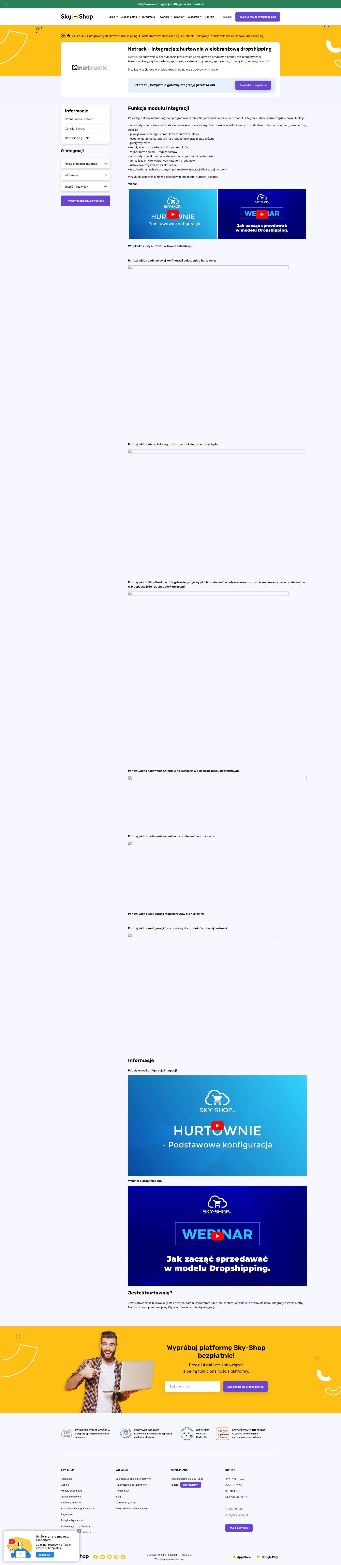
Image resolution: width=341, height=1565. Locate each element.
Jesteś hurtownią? (76, 186)
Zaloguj (227, 16)
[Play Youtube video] (173, 214)
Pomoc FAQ (122, 1490)
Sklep (112, 16)
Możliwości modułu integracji (86, 200)
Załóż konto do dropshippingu (258, 16)
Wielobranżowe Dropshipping (160, 36)
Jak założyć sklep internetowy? (133, 1478)
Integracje (148, 16)
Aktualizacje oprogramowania (77, 1508)
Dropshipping (129, 16)
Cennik (164, 16)
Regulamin (67, 1514)
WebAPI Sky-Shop (126, 1502)
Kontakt (209, 16)
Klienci (178, 16)
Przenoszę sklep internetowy (132, 1484)
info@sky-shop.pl (236, 1515)
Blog (118, 1496)
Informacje (71, 175)
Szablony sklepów (71, 1502)
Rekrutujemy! (191, 1484)
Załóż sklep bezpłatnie (253, 85)
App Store (244, 1557)
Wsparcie (194, 16)
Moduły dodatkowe (71, 1490)
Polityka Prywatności (72, 1520)
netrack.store (83, 119)
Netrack (133, 56)
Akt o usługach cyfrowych (75, 1526)
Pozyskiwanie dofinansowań (132, 1508)
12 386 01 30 (234, 1508)
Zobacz (80, 128)
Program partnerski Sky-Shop (186, 1478)
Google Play (269, 1557)
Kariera (174, 1484)
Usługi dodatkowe (71, 1496)
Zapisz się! (44, 1554)
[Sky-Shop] (77, 19)
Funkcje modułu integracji (81, 163)
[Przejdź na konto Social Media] (95, 1557)
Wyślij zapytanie (239, 1527)
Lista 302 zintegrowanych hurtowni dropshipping (106, 36)
